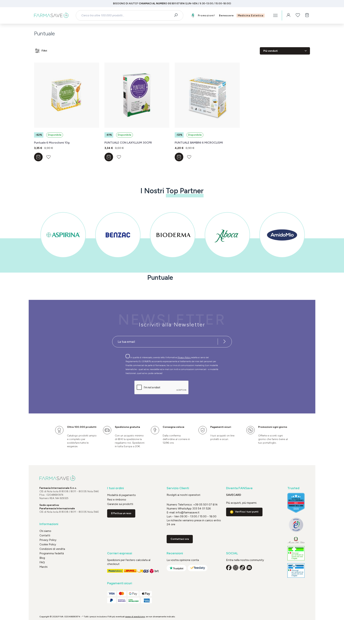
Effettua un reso (121, 513)
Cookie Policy (47, 544)
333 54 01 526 (201, 508)
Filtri (44, 50)
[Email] (249, 567)
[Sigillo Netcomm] (296, 525)
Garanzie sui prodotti (120, 504)
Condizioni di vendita (52, 549)
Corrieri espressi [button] (119, 553)
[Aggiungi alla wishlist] (48, 157)
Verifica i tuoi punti (247, 511)
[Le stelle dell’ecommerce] (296, 503)
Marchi (43, 566)
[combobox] (126, 15)
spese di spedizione (135, 616)
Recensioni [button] (175, 553)
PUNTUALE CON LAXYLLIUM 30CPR (128, 142)
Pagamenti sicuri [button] (119, 583)
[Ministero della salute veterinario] (296, 570)
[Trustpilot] (176, 568)
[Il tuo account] (288, 15)
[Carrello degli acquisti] (307, 15)
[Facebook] (228, 567)
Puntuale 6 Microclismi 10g (52, 142)
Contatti (44, 535)
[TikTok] (242, 567)
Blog (42, 558)
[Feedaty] (197, 568)
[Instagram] (235, 567)
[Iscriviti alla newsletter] (224, 341)
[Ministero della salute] (296, 540)
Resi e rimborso (116, 499)
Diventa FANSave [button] (239, 488)
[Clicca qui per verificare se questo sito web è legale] (296, 553)
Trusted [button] (293, 488)
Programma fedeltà (51, 553)
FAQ (42, 562)
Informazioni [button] (48, 524)
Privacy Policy (184, 357)
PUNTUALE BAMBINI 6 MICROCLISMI (199, 142)
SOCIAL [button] (232, 553)
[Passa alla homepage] (51, 15)
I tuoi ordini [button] (115, 488)
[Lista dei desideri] (298, 15)
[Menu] (275, 15)
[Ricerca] (177, 15)
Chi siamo (45, 531)
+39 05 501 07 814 (205, 504)
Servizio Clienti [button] (178, 488)
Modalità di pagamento (121, 495)
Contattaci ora (180, 539)
